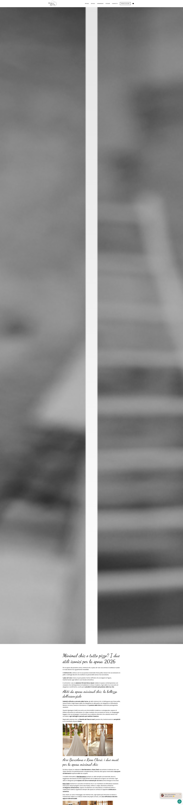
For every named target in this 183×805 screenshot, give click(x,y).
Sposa (87, 3)
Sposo (93, 3)
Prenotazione (125, 3)
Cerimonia (100, 3)
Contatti (115, 3)
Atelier (108, 3)
